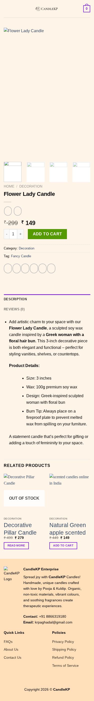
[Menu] (7, 9)
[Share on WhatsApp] (8, 268)
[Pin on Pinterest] (34, 268)
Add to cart (47, 234)
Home (9, 186)
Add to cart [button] (63, 545)
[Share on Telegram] (51, 268)
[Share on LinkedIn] (42, 268)
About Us (11, 649)
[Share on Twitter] (25, 268)
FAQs (8, 642)
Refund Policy (63, 657)
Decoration (30, 186)
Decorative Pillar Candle (20, 529)
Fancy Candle (21, 256)
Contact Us (12, 657)
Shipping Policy (64, 649)
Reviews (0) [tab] (14, 309)
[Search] (15, 9)
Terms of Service (65, 665)
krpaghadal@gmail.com (53, 622)
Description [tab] (15, 299)
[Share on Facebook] (17, 268)
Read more (16, 545)
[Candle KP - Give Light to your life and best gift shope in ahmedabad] (47, 9)
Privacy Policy (63, 642)
